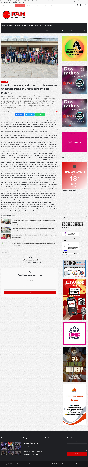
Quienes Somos (69, 464)
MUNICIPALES (17, 25)
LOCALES (9, 25)
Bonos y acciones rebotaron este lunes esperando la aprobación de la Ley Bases (33, 243)
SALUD (41, 25)
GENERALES (27, 454)
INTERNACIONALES (37, 451)
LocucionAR (39, 464)
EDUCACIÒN (36, 454)
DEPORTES (27, 451)
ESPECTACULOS (34, 449)
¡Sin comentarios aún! (30, 260)
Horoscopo (76, 253)
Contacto (70, 438)
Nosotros (48, 438)
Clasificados (77, 464)
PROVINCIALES (26, 25)
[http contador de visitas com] (72, 225)
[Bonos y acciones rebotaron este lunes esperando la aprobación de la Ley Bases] (6, 244)
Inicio (4, 25)
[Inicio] (14, 15)
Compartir (20, 114)
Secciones (48, 25)
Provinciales (5, 81)
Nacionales (34, 25)
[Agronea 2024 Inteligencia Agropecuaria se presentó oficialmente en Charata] (6, 230)
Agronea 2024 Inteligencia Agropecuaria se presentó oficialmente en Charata (33, 228)
